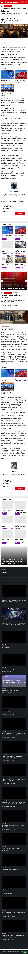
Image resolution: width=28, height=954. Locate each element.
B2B (2, 99)
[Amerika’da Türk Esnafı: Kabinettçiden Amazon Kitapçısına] (20, 261)
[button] (21, 2)
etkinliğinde (4, 52)
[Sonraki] (26, 281)
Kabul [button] (25, 952)
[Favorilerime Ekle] (5, 43)
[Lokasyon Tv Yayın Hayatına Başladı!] (14, 281)
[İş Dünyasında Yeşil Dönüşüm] (7, 90)
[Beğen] (2, 43)
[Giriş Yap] (23, 2)
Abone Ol (20, 213)
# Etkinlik (21, 201)
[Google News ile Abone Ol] (5, 40)
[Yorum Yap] (9, 43)
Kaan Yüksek (8, 18)
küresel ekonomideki (7, 404)
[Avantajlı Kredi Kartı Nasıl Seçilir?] (7, 76)
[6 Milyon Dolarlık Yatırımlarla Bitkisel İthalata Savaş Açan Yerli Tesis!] (20, 247)
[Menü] (2, 2)
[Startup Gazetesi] (11, 2)
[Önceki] (2, 281)
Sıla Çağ (7, 305)
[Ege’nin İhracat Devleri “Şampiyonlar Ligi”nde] (21, 76)
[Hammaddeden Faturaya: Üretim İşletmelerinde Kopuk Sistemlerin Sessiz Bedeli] (7, 261)
